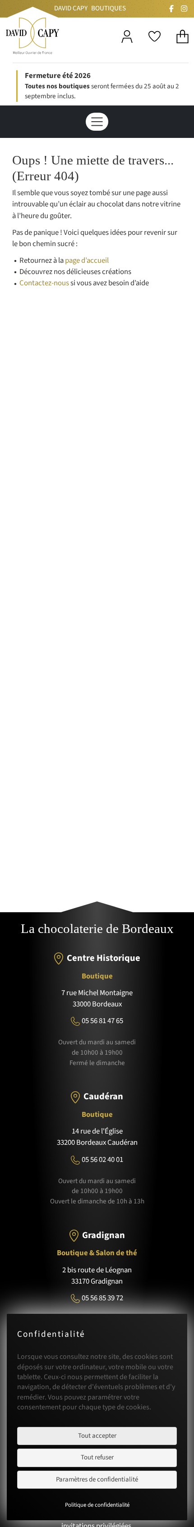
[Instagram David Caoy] (184, 8)
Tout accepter (97, 1435)
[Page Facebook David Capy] (171, 8)
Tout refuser (97, 1457)
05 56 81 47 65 (102, 1020)
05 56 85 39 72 (102, 1298)
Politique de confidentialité (97, 1505)
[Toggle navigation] (97, 122)
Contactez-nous (44, 283)
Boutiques (108, 8)
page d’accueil (87, 260)
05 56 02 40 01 (102, 1159)
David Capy (71, 8)
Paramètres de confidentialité (97, 1479)
